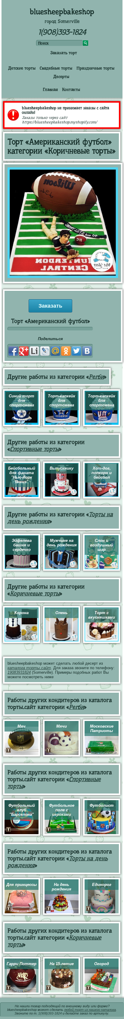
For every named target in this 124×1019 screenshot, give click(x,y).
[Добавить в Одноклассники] (66, 351)
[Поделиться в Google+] (24, 351)
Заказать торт (63, 52)
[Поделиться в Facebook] (13, 351)
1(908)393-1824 (62, 32)
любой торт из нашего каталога (90, 1009)
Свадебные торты (56, 68)
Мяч (21, 726)
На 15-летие (62, 964)
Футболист (102, 805)
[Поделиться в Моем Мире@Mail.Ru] (55, 351)
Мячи (61, 726)
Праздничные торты (95, 68)
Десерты (61, 76)
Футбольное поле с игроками (61, 810)
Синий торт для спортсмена (21, 400)
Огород (101, 964)
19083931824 (19, 672)
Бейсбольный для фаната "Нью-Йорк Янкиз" (21, 475)
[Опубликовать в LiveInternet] (34, 351)
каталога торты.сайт (29, 668)
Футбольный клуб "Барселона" (21, 810)
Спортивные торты (34, 449)
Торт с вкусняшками (101, 615)
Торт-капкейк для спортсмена (61, 400)
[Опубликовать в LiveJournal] (45, 351)
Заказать (50, 306)
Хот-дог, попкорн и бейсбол (101, 473)
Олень (61, 612)
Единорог (101, 884)
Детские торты (22, 68)
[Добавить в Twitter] (76, 351)
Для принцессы (21, 884)
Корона (21, 612)
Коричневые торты (35, 593)
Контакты (71, 89)
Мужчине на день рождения (62, 542)
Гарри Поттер (21, 964)
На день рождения (61, 886)
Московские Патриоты (101, 728)
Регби (96, 376)
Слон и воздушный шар (101, 545)
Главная (50, 89)
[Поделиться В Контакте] (87, 351)
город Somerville (62, 21)
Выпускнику (61, 468)
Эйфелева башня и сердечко (22, 545)
